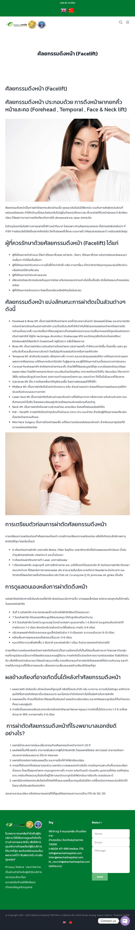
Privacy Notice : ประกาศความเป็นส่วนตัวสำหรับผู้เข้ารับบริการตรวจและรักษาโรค (23, 872)
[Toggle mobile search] (121, 22)
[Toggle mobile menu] (128, 22)
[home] (24, 823)
